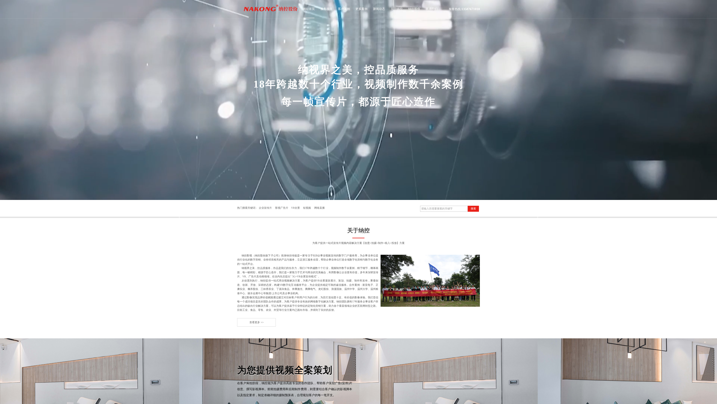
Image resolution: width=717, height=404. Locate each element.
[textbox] (444, 209)
